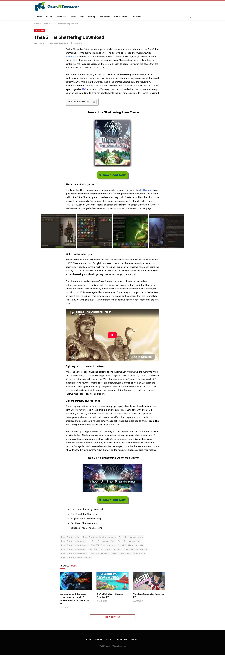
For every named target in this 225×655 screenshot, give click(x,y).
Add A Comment (112, 617)
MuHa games (146, 190)
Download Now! (115, 175)
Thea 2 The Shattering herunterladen (105, 549)
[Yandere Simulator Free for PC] (149, 581)
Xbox (108, 639)
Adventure (62, 16)
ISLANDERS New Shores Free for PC (109, 595)
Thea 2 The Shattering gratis (130, 545)
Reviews (99, 639)
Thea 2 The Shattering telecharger (75, 557)
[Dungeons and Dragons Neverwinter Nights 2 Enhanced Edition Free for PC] (76, 581)
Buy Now (134, 639)
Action (49, 16)
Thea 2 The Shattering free (103, 541)
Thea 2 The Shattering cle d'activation (99, 537)
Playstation (120, 639)
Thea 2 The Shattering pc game (103, 553)
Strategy (92, 16)
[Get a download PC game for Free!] (59, 6)
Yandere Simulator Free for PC (148, 595)
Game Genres (120, 16)
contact (137, 16)
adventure (71, 56)
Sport (73, 16)
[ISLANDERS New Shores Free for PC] (112, 581)
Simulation (105, 16)
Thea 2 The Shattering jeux (135, 549)
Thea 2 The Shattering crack (131, 537)
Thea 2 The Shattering (70, 537)
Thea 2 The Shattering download (75, 541)
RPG (82, 16)
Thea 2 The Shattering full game (74, 545)
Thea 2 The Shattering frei (129, 541)
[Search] (189, 17)
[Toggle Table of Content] (93, 102)
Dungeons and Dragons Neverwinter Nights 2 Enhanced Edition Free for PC (74, 598)
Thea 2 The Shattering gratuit (73, 549)
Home (39, 16)
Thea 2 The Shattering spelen (132, 553)
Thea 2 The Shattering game (103, 545)
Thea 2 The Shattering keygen (74, 553)
